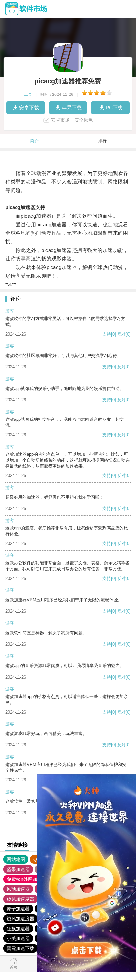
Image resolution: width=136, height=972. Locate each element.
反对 (121, 334)
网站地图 (16, 859)
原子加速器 (18, 908)
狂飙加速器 (18, 928)
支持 (106, 334)
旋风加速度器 (20, 899)
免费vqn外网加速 (24, 879)
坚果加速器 (18, 869)
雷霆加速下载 (20, 948)
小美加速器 (18, 938)
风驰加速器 (18, 889)
